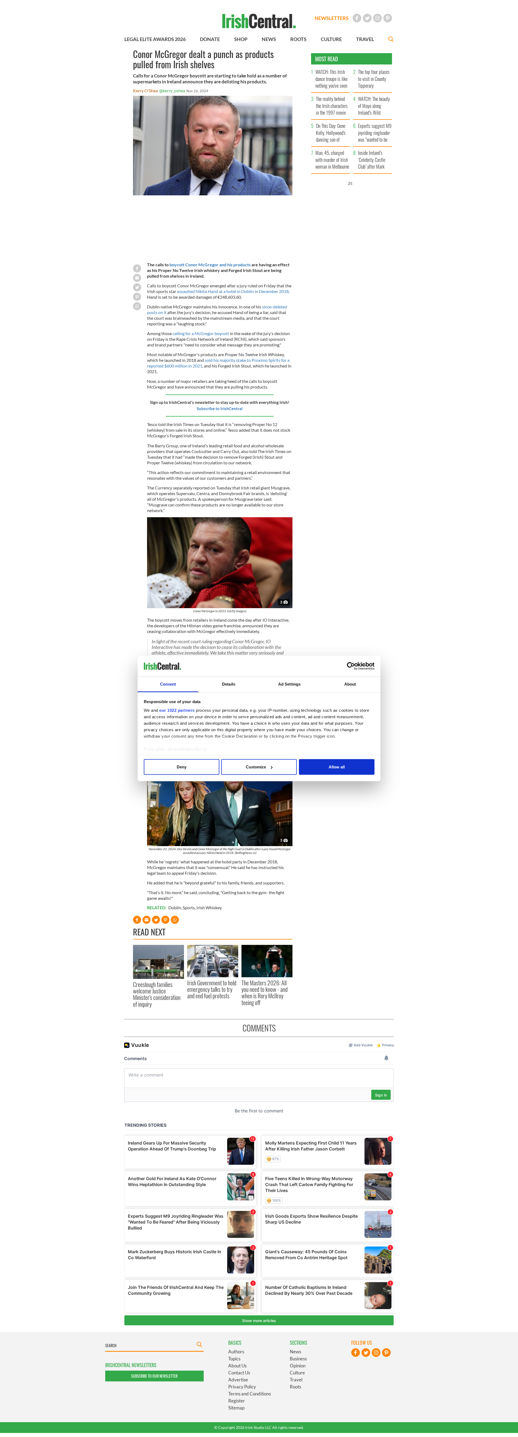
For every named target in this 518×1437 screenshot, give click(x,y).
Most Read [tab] (326, 59)
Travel (296, 1379)
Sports (189, 907)
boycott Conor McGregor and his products (210, 264)
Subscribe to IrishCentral (220, 408)
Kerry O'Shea (145, 90)
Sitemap (236, 1408)
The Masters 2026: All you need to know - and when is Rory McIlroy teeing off (264, 992)
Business (298, 1358)
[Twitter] (367, 18)
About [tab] (350, 684)
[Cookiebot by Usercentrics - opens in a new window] (350, 666)
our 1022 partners (177, 710)
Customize (256, 767)
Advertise (238, 1379)
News (295, 1351)
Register (236, 1401)
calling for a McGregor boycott (201, 333)
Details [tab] (228, 684)
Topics (234, 1358)
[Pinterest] (387, 18)
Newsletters (332, 18)
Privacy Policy (242, 1387)
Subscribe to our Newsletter (154, 1376)
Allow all (337, 767)
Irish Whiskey (209, 907)
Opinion (297, 1365)
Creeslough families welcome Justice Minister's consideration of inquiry (156, 994)
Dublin (174, 907)
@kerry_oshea (172, 90)
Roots (295, 1387)
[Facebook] (357, 18)
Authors (236, 1351)
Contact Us (239, 1372)
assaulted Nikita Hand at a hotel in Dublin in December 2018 (233, 291)
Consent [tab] (168, 684)
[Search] (391, 39)
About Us (237, 1365)
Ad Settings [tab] (289, 684)
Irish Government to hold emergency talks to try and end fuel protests (211, 989)
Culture (297, 1372)
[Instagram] (377, 18)
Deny (181, 767)
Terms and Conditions (249, 1394)
